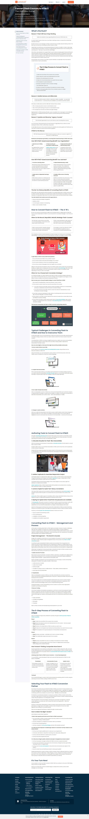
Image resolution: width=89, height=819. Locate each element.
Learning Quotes (58, 791)
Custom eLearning (28, 779)
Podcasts (57, 786)
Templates (57, 784)
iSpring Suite (35, 502)
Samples (16, 781)
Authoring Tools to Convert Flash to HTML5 (21, 41)
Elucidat (46, 786)
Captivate (54, 478)
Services (51, 2)
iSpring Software (48, 787)
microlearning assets (57, 300)
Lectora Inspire (67, 491)
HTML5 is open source (50, 147)
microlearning (62, 268)
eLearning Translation (69, 786)
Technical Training (38, 788)
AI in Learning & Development (68, 788)
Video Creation (29, 785)
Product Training (38, 785)
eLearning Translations (27, 793)
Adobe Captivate (35, 485)
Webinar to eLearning (28, 783)
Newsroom (17, 789)
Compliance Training (39, 787)
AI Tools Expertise (29, 786)
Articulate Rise (48, 779)
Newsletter (57, 789)
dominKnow (47, 784)
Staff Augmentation (29, 790)
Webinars (57, 782)
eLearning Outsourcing (67, 793)
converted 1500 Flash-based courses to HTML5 (61, 651)
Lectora (33, 496)
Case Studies (17, 782)
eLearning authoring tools (41, 435)
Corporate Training (69, 779)
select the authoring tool (45, 510)
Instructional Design (69, 790)
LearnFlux (57, 787)
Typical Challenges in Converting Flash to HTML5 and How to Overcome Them (22, 37)
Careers (16, 786)
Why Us (57, 2)
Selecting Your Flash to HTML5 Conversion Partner (22, 50)
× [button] (87, 815)
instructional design (60, 299)
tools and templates (44, 746)
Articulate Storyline (50, 373)
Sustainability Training (38, 783)
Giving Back (17, 787)
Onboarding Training (39, 779)
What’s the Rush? (19, 31)
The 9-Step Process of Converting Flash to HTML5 (21, 47)
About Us (17, 779)
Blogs (56, 779)
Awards (16, 784)
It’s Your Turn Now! (19, 52)
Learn (63, 2)
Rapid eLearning (28, 788)
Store (16, 791)
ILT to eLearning (29, 781)
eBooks (56, 781)
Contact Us (70, 2)
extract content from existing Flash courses (50, 349)
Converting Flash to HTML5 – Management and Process (21, 44)
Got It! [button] (60, 816)
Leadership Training (39, 781)
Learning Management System (29, 795)
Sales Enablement (38, 790)
